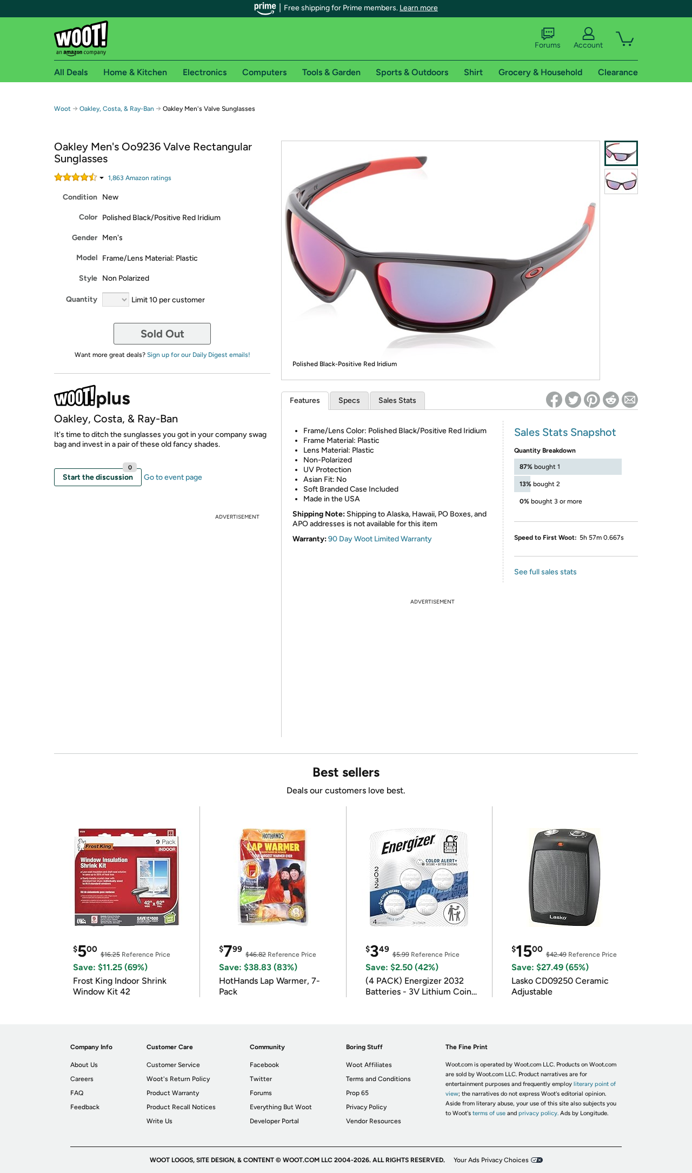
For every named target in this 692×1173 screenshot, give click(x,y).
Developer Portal (274, 1121)
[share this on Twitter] (573, 400)
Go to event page (173, 477)
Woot (62, 108)
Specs (349, 400)
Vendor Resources (373, 1121)
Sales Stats (397, 400)
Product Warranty (173, 1093)
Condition (80, 197)
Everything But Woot (281, 1107)
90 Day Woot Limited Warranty (380, 539)
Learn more (419, 7)
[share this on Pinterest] (592, 400)
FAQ (76, 1093)
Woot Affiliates (369, 1065)
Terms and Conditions (378, 1079)
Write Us (159, 1121)
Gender (84, 237)
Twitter (261, 1079)
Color (88, 217)
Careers (82, 1079)
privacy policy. (538, 1113)
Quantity (81, 299)
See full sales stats (545, 571)
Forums (548, 45)
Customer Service (173, 1065)
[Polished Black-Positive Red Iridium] (621, 153)
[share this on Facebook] (554, 400)
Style (88, 278)
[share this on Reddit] (611, 400)
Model (86, 257)
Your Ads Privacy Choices (491, 1160)
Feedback (84, 1107)
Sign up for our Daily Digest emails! (198, 355)
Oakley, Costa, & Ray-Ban (116, 108)
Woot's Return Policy (178, 1079)
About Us (84, 1065)
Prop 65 (357, 1093)
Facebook (264, 1065)
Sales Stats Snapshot (565, 432)
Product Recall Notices (181, 1107)
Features (305, 400)
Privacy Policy (366, 1107)
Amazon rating (139, 178)
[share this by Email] (630, 400)
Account (588, 45)
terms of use (489, 1113)
